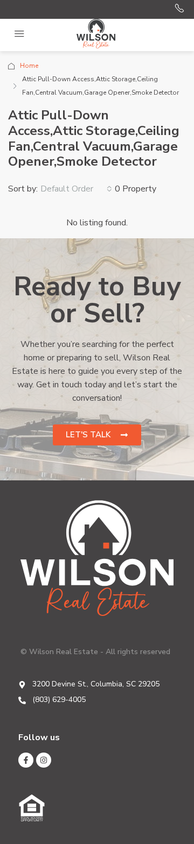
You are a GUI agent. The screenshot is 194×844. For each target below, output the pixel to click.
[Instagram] (43, 760)
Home (29, 65)
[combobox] (76, 189)
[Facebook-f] (25, 760)
